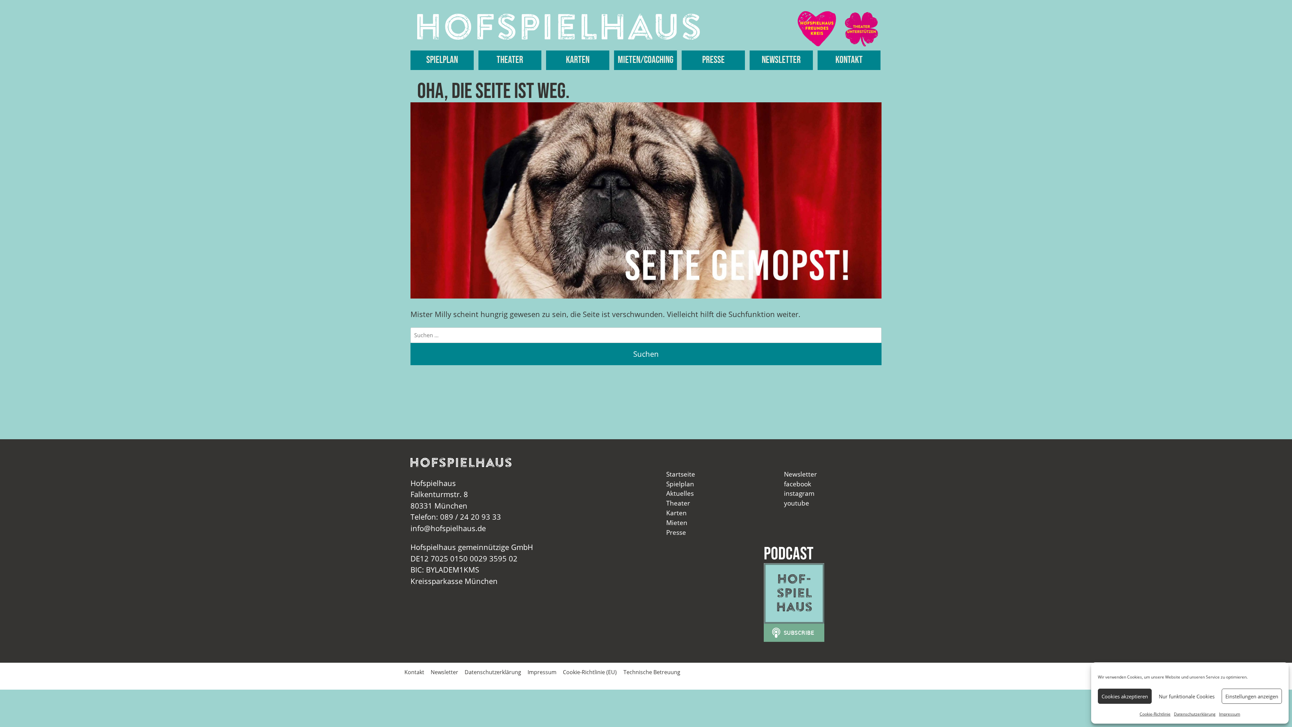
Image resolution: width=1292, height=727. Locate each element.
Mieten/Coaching (645, 60)
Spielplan (442, 60)
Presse (713, 60)
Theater (510, 60)
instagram (799, 493)
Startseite (680, 474)
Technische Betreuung (651, 672)
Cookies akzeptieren (1125, 696)
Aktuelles (680, 493)
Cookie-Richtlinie (1155, 714)
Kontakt (849, 60)
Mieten (676, 522)
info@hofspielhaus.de (448, 528)
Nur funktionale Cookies (1187, 696)
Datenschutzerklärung (1195, 714)
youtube (796, 503)
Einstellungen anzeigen (1251, 696)
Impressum (1229, 714)
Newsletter (781, 60)
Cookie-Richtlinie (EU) (590, 672)
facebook (797, 483)
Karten (577, 60)
